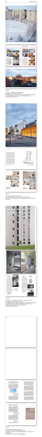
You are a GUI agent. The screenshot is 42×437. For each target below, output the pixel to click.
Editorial (7, 90)
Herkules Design (33, 1)
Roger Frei (23, 198)
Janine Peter (22, 433)
